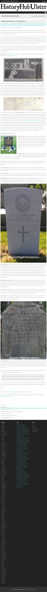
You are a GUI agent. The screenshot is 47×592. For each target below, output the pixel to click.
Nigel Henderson (26, 458)
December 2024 (3, 433)
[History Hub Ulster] (23, 10)
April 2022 (2, 463)
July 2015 (2, 561)
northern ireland (19, 466)
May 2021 (2, 479)
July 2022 (2, 459)
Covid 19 (20, 23)
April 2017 (2, 537)
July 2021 (2, 477)
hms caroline (19, 448)
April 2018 (2, 519)
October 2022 (3, 455)
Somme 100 (19, 479)
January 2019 (3, 509)
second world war (20, 476)
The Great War (25, 479)
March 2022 (3, 465)
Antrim (18, 425)
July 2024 (2, 437)
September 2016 (3, 541)
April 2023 (2, 449)
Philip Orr (25, 466)
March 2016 (3, 551)
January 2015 (3, 571)
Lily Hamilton (9, 24)
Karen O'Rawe (19, 456)
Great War (25, 443)
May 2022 (2, 461)
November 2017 (3, 527)
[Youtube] (42, 1)
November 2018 (3, 511)
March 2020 (3, 501)
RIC (21, 468)
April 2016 (2, 549)
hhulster (7, 23)
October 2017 (3, 529)
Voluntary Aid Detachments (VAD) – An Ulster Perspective (13, 21)
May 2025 (2, 427)
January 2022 (3, 467)
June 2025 (2, 425)
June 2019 (2, 503)
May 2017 (2, 535)
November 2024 (3, 435)
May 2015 (2, 563)
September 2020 (3, 491)
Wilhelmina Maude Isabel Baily (30, 25)
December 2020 (3, 485)
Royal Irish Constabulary (21, 471)
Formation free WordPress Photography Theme (19, 589)
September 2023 (3, 445)
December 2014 (3, 573)
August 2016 (3, 543)
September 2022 (3, 457)
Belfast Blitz (19, 433)
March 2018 (3, 521)
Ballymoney (19, 428)
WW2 (21, 486)
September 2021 (3, 473)
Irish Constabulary (20, 453)
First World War (19, 443)
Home (33, 16)
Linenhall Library (20, 458)
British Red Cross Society (11, 391)
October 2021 (3, 471)
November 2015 (3, 559)
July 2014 (2, 583)
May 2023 (2, 447)
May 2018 (2, 517)
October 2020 (3, 489)
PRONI (18, 468)
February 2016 (3, 553)
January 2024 (3, 443)
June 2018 (2, 515)
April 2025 (2, 429)
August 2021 (3, 475)
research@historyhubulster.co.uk (7, 396)
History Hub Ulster (24, 445)
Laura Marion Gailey (4, 24)
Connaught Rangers (20, 440)
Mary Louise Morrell (35, 24)
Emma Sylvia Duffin (30, 23)
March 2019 (3, 505)
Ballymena (22, 425)
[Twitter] (45, 1)
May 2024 (2, 439)
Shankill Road (27, 476)
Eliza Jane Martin (24, 23)
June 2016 (2, 545)
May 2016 (2, 547)
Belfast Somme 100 (20, 435)
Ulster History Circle (4, 130)
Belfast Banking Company (25, 430)
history (18, 445)
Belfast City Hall (25, 433)
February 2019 (3, 507)
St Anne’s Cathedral (14, 36)
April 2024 (2, 441)
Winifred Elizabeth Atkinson (39, 25)
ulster (18, 481)
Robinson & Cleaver (11, 54)
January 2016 (3, 555)
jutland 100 (26, 453)
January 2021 (3, 483)
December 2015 (3, 557)
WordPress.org (34, 431)
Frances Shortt (36, 23)
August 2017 (3, 533)
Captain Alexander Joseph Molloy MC (6, 417)
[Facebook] (44, 1)
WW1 (18, 486)
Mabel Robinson (20, 24)
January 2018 (3, 525)
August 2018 (3, 513)
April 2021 (2, 481)
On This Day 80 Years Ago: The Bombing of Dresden (8, 415)
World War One (19, 484)
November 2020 (3, 487)
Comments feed (34, 429)
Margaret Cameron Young (27, 24)
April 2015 (2, 565)
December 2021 (3, 469)
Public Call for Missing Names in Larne (6, 413)
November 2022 (3, 453)
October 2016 (3, 539)
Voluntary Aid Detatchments (21, 25)
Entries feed (34, 427)
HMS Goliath (25, 448)
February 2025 (3, 431)
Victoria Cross (23, 481)
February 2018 (3, 523)
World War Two (26, 484)
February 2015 (3, 569)
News (14, 23)
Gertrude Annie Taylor (42, 23)
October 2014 (3, 577)
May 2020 (2, 497)
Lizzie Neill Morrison (15, 24)
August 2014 (3, 581)
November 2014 (3, 575)
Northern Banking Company (21, 463)
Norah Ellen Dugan (41, 24)
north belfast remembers (21, 461)
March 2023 (3, 451)
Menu (23, 12)
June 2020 (2, 495)
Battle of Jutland (25, 428)
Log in (33, 425)
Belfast (18, 430)
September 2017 (3, 531)
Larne (24, 456)
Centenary (26, 438)
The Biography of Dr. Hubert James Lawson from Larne (9, 409)
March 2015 (3, 567)
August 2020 (3, 493)
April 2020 (2, 499)
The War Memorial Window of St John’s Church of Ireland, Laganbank (11, 411)
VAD (15, 25)
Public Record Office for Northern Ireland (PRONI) (32, 120)
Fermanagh (27, 440)
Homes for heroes (20, 451)
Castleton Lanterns (20, 438)
